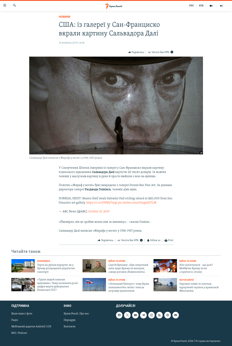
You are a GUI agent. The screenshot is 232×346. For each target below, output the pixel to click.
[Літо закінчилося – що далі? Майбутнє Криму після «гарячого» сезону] (165, 265)
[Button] (136, 52)
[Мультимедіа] (211, 5)
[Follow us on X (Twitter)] (127, 315)
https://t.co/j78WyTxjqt (101, 202)
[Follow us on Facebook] (119, 315)
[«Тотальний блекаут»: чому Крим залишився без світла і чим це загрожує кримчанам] (94, 284)
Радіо (14, 320)
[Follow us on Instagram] (151, 315)
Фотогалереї (186, 280)
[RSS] (159, 315)
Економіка (43, 261)
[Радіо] (221, 5)
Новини (64, 17)
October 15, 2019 (98, 211)
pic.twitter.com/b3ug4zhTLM (137, 202)
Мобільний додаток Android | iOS (31, 326)
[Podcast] (167, 315)
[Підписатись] (175, 315)
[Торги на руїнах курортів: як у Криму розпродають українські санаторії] (23, 265)
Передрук (70, 320)
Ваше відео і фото (21, 313)
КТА (201, 5)
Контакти (69, 326)
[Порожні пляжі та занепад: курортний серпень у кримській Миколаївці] (165, 284)
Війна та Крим (116, 261)
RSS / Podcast (19, 333)
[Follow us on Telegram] (143, 315)
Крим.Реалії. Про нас (76, 313)
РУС (191, 5)
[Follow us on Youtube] (135, 315)
